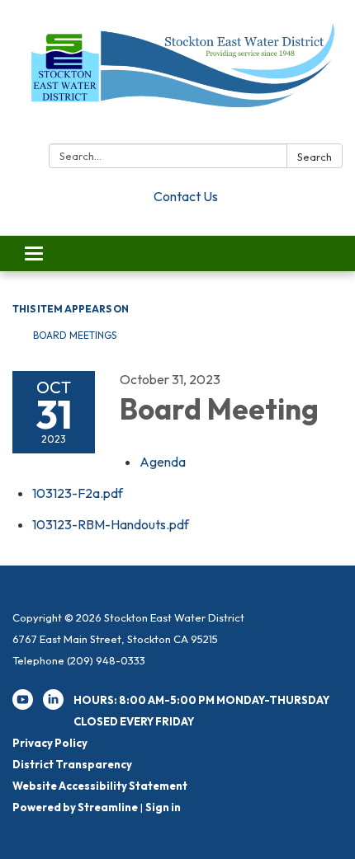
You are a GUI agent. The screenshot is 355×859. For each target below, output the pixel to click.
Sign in (163, 807)
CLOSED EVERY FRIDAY (133, 721)
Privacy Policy (50, 742)
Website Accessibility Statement (99, 785)
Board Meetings (74, 335)
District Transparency (72, 764)
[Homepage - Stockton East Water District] (177, 75)
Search (314, 156)
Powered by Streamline (75, 807)
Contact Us (186, 196)
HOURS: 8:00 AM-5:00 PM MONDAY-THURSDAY (201, 699)
